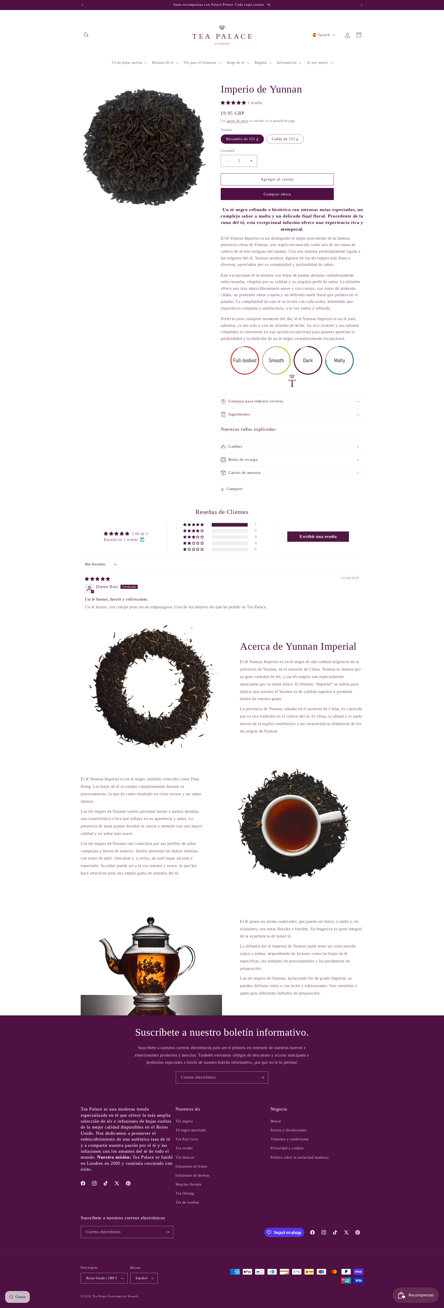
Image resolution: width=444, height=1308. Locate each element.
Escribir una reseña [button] (318, 536)
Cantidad (227, 150)
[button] (86, 35)
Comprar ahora (277, 194)
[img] (97, 579)
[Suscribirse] (262, 1077)
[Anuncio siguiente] (361, 5)
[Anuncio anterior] (82, 5)
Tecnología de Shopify (123, 1296)
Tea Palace (100, 1296)
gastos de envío (237, 121)
